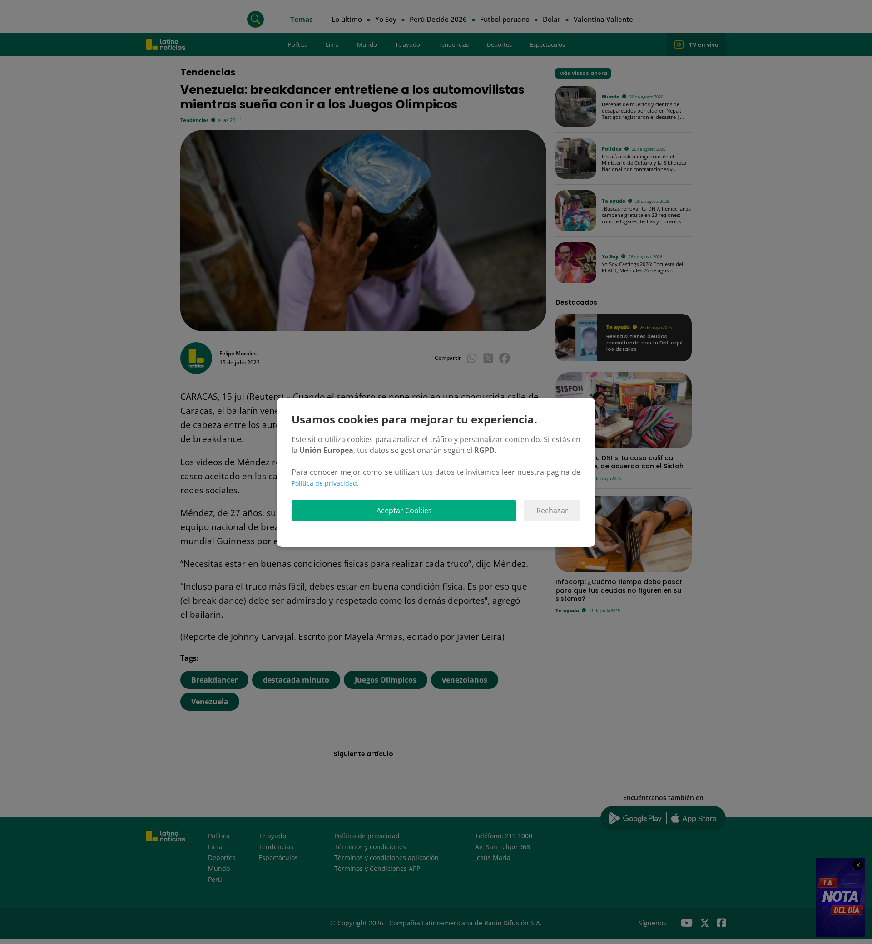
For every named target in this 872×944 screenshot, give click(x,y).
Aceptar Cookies (404, 511)
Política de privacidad (324, 483)
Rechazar (552, 511)
